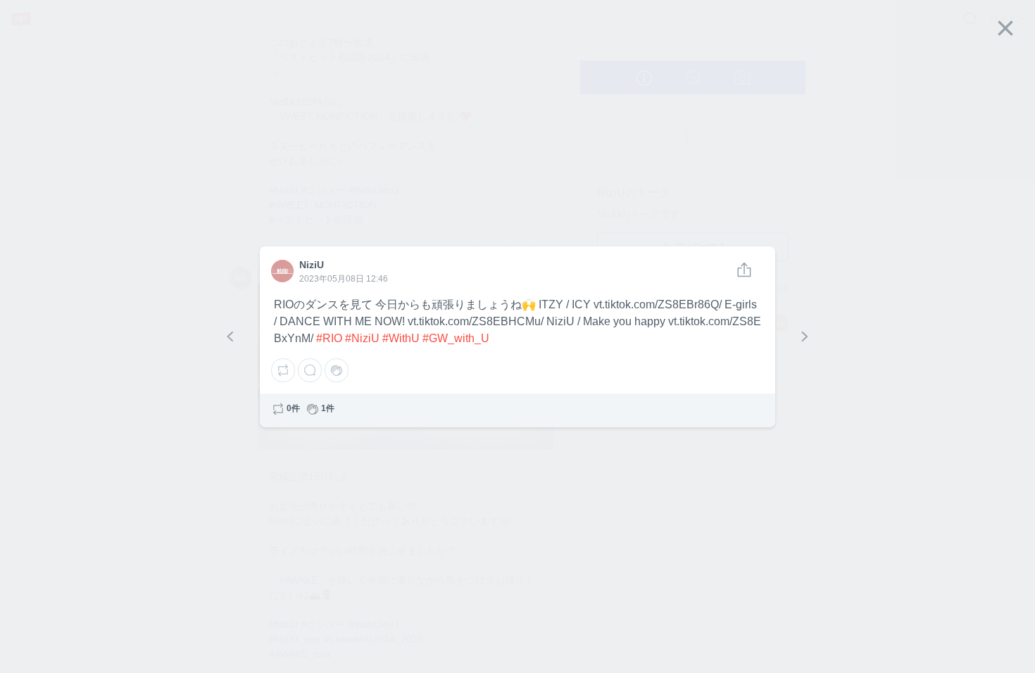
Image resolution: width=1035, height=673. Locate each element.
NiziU (279, 265)
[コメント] (310, 370)
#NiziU (362, 338)
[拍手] (337, 370)
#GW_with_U (455, 338)
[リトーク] (283, 370)
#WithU (401, 338)
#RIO (329, 338)
